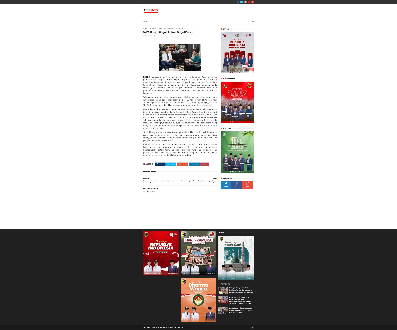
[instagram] (245, 2)
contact (158, 2)
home (145, 2)
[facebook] (238, 2)
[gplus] (252, 2)
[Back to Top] (252, 327)
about (151, 2)
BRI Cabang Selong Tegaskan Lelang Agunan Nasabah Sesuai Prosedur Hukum (241, 310)
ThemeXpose (155, 327)
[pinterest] (249, 2)
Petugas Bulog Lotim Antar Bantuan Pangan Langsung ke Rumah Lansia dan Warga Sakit (241, 290)
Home (145, 22)
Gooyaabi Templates (177, 327)
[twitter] (241, 2)
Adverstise (167, 2)
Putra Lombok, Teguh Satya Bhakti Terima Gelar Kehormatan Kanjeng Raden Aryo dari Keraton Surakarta (240, 300)
